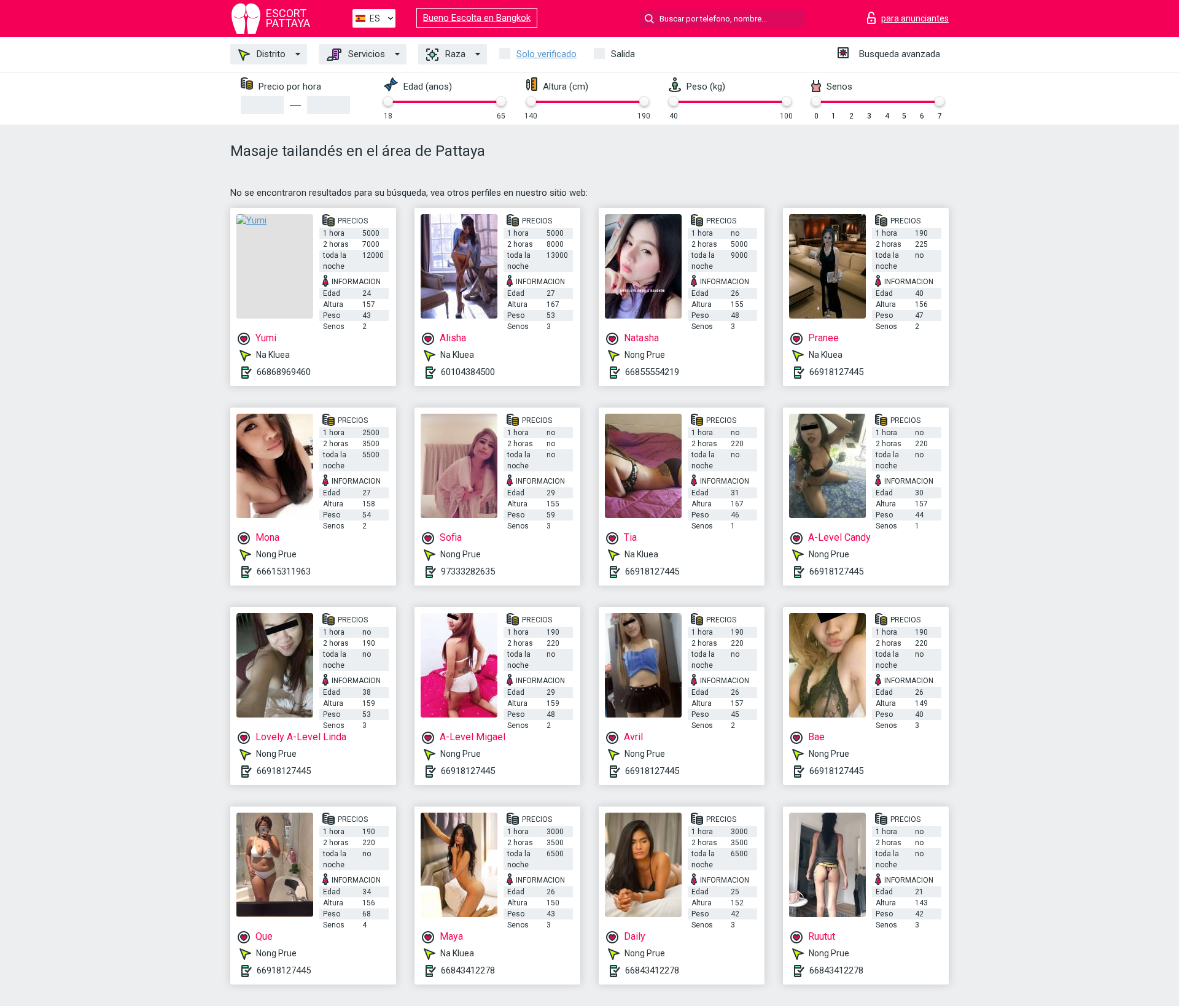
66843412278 (468, 970)
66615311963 (284, 571)
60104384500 (468, 371)
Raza (454, 54)
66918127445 (836, 371)
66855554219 (652, 371)
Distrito (270, 54)
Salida (623, 54)
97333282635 (468, 571)
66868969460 (284, 371)
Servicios (365, 54)
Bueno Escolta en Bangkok (477, 17)
